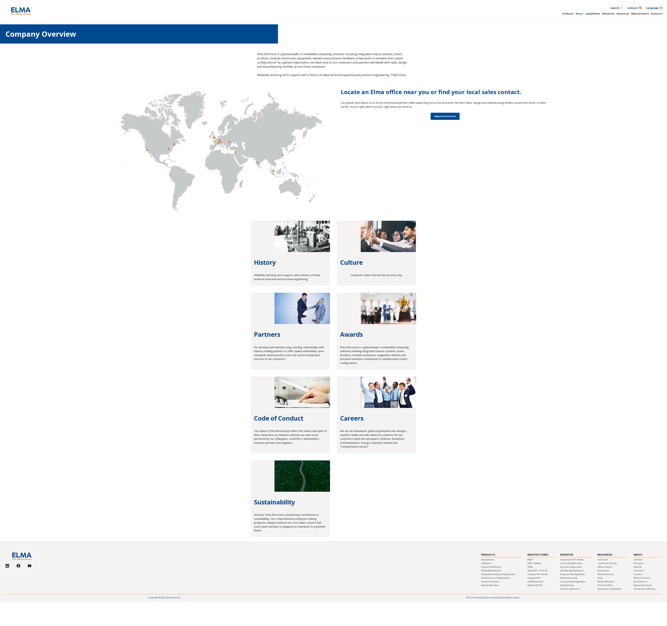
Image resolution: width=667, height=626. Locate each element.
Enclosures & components (495, 578)
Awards (637, 567)
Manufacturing (568, 577)
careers (637, 559)
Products (568, 13)
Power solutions (490, 581)
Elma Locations (641, 578)
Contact (637, 574)
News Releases (606, 581)
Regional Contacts (445, 116)
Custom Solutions (570, 588)
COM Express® (535, 581)
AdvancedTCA (534, 585)
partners (638, 563)
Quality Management (572, 570)
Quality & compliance (609, 589)
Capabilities (592, 13)
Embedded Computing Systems (498, 574)
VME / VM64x (534, 563)
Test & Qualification (571, 563)
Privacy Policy (605, 585)
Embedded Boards (491, 570)
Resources (623, 13)
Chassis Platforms (491, 567)
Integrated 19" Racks (571, 559)
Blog (600, 578)
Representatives (642, 585)
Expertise (566, 554)
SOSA (530, 566)
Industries (608, 13)
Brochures (603, 570)
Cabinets (486, 563)
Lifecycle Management (573, 581)
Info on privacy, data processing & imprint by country (492, 597)
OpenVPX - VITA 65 (537, 570)
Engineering (567, 585)
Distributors (640, 581)
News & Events (640, 13)
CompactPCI (534, 577)
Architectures (537, 554)
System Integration (571, 566)
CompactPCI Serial (537, 574)
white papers (605, 567)
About (579, 13)
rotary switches (490, 585)
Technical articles (607, 563)
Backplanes (487, 559)
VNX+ (530, 559)
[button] (654, 7)
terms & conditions (644, 589)
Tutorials (603, 559)
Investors (656, 13)
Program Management (572, 574)
